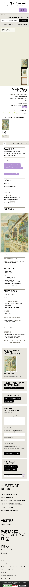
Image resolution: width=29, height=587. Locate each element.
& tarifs (8, 550)
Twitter (7, 467)
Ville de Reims (4, 561)
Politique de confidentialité (7, 570)
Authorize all (8, 585)
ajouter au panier (10, 24)
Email (14, 469)
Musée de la (13, 501)
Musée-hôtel (9, 511)
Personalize (22, 585)
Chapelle (7, 507)
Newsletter (4, 553)
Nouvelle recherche (18, 17)
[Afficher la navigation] (4, 3)
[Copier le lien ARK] (23, 475)
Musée (23, 10)
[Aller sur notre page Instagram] (7, 539)
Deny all (15, 585)
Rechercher (24, 20)
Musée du (11, 504)
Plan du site (3, 573)
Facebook (13, 467)
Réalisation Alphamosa (6, 564)
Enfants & (6, 524)
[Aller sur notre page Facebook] (2, 539)
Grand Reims (13, 561)
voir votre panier (23, 24)
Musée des (9, 494)
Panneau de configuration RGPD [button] (8, 576)
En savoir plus (25, 6)
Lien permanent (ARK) (8, 473)
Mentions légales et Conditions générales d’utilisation (13, 567)
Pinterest (7, 469)
